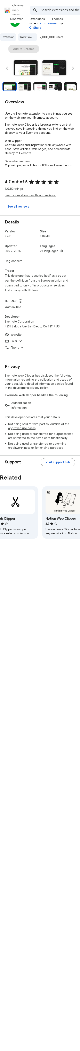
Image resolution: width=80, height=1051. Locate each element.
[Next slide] (73, 68)
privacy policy (39, 388)
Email (14, 341)
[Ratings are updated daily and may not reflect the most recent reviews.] (61, 23)
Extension (8, 37)
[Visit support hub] (58, 462)
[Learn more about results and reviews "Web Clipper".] (6, 524)
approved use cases (21, 428)
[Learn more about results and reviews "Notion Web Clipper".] (56, 524)
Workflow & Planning (28, 37)
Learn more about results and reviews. (30, 195)
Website (16, 334)
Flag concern (13, 261)
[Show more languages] (61, 251)
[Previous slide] (7, 68)
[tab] (16, 19)
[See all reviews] (18, 206)
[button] (25, 68)
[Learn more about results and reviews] (20, 301)
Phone (15, 347)
